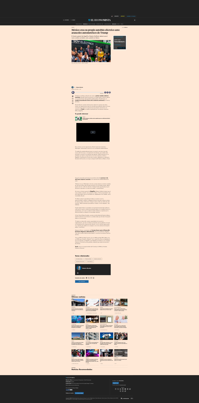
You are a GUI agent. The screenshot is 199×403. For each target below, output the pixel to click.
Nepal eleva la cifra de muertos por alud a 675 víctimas (120, 360)
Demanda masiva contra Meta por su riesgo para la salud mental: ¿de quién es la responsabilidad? (92, 309)
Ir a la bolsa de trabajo (79, 393)
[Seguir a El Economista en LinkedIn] (120, 389)
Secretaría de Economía (80, 261)
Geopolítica (73, 307)
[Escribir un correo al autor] (78, 273)
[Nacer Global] (69, 390)
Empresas (73, 27)
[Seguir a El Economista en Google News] (120, 391)
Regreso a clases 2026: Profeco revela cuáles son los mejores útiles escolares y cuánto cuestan (120, 309)
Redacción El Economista (75, 363)
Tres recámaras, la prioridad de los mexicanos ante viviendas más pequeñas (92, 343)
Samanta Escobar (89, 346)
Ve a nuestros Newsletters (117, 44)
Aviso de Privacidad (75, 383)
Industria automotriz (97, 258)
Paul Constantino (74, 346)
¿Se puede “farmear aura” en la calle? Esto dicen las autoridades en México (120, 343)
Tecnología (88, 307)
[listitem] (73, 92)
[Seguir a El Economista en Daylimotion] (130, 389)
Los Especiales (74, 324)
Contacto (91, 383)
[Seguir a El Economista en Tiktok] (125, 391)
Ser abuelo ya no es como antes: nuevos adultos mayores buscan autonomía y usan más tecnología (120, 326)
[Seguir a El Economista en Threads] (123, 391)
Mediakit (72, 381)
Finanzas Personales (117, 307)
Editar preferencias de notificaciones (72, 385)
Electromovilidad (88, 258)
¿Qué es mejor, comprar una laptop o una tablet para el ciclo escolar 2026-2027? (106, 326)
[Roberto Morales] (73, 87)
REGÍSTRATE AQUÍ (121, 47)
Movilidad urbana (79, 258)
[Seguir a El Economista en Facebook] (116, 389)
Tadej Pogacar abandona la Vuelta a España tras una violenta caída (106, 309)
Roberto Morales (79, 87)
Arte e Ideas (116, 324)
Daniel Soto (116, 346)
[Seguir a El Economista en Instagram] (128, 389)
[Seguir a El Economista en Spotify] (125, 389)
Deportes (101, 307)
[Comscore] (125, 398)
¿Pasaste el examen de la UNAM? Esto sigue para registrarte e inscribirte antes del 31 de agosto (78, 343)
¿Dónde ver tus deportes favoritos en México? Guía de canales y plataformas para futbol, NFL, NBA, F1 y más (92, 361)
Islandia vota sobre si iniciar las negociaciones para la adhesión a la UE (106, 360)
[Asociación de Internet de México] (132, 398)
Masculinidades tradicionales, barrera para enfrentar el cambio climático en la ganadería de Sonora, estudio (92, 327)
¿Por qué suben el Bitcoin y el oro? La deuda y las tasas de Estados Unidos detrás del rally (106, 343)
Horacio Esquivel (103, 346)
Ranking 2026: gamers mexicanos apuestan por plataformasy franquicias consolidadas (78, 326)
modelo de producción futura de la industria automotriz (90, 100)
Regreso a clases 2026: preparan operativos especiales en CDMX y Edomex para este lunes (78, 360)
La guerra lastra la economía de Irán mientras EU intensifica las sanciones (77, 309)
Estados (87, 324)
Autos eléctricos (90, 261)
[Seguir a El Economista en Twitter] (118, 389)
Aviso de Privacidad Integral (84, 383)
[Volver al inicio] (86, 377)
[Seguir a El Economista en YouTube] (123, 389)
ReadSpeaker (101, 93)
